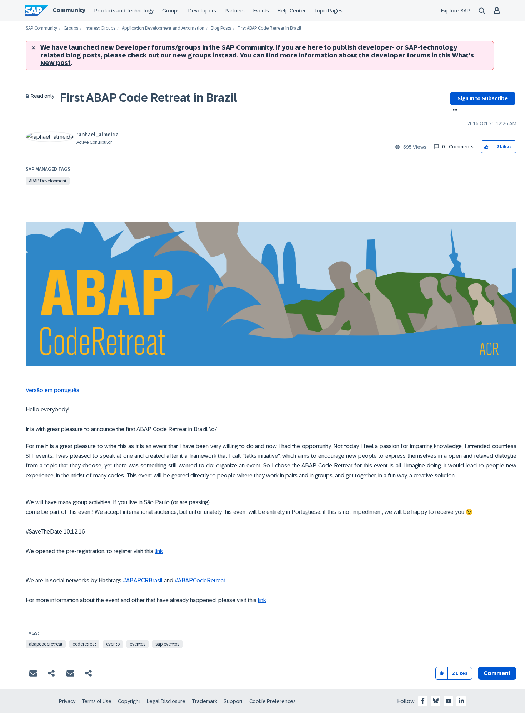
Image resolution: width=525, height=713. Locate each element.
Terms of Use (96, 701)
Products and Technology (124, 11)
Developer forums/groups (158, 47)
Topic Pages (328, 11)
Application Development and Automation (163, 28)
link (159, 551)
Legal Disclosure (166, 701)
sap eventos (167, 644)
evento (113, 644)
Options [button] (454, 110)
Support (233, 701)
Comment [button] (497, 673)
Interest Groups (100, 28)
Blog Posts (221, 28)
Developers (202, 11)
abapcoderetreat (45, 644)
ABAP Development (47, 180)
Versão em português (52, 390)
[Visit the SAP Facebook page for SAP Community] (423, 701)
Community (68, 10)
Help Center (292, 11)
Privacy (67, 701)
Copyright (129, 701)
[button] (486, 147)
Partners (235, 11)
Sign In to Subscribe (483, 98)
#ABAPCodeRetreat (200, 580)
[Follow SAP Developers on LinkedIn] (461, 701)
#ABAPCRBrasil (142, 580)
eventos (137, 644)
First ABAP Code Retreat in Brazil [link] (269, 28)
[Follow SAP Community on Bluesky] (436, 701)
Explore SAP (455, 11)
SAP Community (41, 28)
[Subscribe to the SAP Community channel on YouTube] (448, 701)
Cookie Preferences (272, 701)
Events (261, 11)
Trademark (204, 701)
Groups (171, 11)
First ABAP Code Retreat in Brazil (148, 97)
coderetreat (84, 644)
